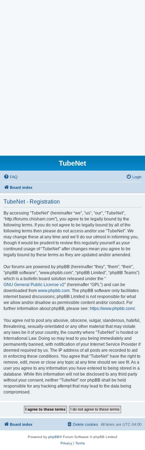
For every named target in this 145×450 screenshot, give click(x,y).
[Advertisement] (72, 79)
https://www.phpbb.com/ (112, 308)
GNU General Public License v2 (34, 284)
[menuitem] (11, 177)
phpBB (53, 437)
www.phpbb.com (54, 290)
